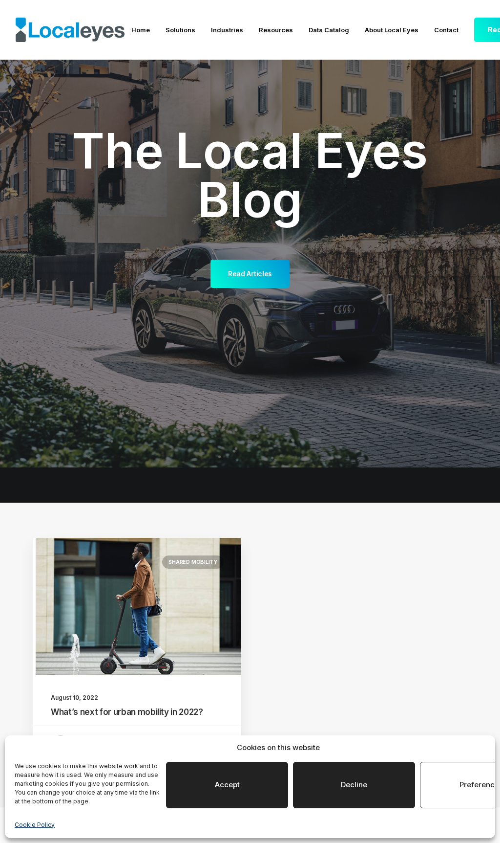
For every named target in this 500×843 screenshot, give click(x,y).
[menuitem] (141, 30)
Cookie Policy (35, 824)
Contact (446, 30)
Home (140, 30)
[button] (138, 606)
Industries (227, 30)
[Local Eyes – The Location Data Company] (70, 30)
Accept (227, 784)
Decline (354, 784)
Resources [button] (276, 30)
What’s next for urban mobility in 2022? (127, 712)
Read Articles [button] (250, 273)
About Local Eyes (391, 30)
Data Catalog (329, 30)
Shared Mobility (192, 561)
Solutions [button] (180, 30)
